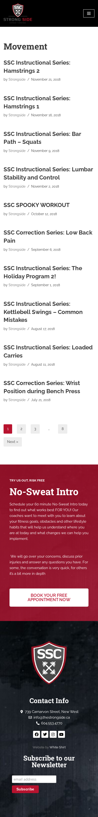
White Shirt (57, 747)
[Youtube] (61, 734)
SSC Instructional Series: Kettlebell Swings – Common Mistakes (43, 311)
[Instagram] (53, 734)
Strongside (17, 79)
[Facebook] (36, 734)
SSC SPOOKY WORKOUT (37, 204)
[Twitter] (44, 734)
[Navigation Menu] (88, 13)
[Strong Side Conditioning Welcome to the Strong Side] (18, 13)
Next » (12, 442)
